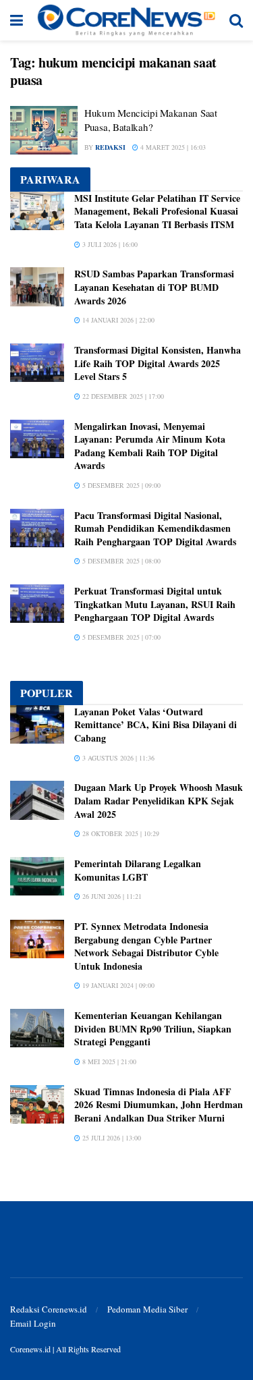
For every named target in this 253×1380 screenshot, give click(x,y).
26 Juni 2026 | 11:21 (111, 896)
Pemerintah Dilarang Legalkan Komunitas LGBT (137, 870)
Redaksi (110, 147)
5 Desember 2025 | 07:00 (120, 637)
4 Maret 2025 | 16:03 (172, 147)
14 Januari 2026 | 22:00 (117, 320)
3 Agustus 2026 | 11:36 (117, 758)
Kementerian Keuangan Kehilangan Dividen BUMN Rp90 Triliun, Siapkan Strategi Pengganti (152, 1028)
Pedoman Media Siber (147, 1309)
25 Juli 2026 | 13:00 (110, 1137)
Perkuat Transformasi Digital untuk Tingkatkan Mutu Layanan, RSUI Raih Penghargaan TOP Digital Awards (154, 604)
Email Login (33, 1323)
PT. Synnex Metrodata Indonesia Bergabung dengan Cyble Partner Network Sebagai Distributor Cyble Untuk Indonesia (146, 946)
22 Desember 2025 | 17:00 (122, 396)
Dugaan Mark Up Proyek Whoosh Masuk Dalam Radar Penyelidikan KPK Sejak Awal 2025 (158, 800)
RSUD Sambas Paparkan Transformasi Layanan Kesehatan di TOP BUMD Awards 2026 (154, 287)
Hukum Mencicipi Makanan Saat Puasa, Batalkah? (150, 120)
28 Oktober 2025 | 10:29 (119, 833)
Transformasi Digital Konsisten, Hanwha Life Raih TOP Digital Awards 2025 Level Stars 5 (157, 363)
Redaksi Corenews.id (48, 1309)
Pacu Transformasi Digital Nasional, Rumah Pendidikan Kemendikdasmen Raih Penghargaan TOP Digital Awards (155, 528)
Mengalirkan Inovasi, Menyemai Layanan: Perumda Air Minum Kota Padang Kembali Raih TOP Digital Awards (149, 446)
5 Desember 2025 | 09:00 (120, 485)
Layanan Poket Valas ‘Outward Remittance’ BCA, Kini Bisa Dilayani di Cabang (155, 725)
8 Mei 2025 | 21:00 (108, 1061)
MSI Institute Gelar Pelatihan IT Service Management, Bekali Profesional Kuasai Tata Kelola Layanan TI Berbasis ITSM (157, 211)
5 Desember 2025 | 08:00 (120, 560)
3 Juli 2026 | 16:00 (109, 244)
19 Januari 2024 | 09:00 (117, 985)
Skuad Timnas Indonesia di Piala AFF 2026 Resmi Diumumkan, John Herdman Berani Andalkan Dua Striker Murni (158, 1104)
